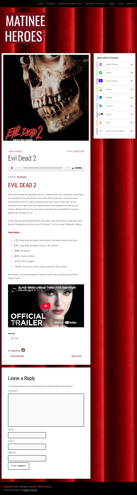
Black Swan (77, 356)
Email (11, 441)
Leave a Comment (15, 151)
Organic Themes (30, 490)
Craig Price (15, 350)
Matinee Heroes (25, 28)
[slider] (79, 167)
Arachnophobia (17, 356)
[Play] (12, 168)
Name (11, 429)
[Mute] (73, 168)
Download (21, 177)
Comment (13, 391)
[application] (46, 168)
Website (12, 452)
